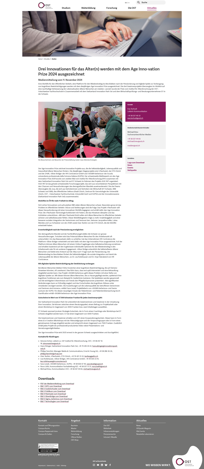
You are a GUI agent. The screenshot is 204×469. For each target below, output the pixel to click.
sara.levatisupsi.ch (95, 364)
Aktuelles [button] (152, 8)
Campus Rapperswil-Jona (48, 431)
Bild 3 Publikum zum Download (53, 391)
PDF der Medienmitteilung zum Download (57, 383)
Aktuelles (47, 59)
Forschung (75, 434)
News (130, 165)
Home (40, 59)
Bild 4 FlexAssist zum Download (53, 394)
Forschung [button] (111, 8)
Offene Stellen (76, 437)
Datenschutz (51, 466)
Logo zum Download (136, 162)
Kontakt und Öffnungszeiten (49, 425)
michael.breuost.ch (91, 369)
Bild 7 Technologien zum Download (54, 401)
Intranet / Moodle (110, 437)
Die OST (107, 425)
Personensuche (110, 434)
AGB (58, 466)
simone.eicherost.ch (51, 343)
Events (130, 167)
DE (126, 3)
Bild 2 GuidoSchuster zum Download (55, 389)
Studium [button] (66, 8)
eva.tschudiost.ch (135, 118)
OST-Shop (74, 440)
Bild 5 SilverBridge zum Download (54, 396)
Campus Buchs (44, 428)
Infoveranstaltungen (111, 431)
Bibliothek (107, 428)
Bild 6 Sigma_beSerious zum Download (56, 399)
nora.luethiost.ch (99, 366)
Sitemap (63, 466)
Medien (54, 59)
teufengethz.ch (91, 356)
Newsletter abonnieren (145, 434)
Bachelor (74, 425)
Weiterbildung (76, 431)
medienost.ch (134, 145)
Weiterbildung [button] (88, 8)
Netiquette (132, 170)
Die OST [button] (132, 8)
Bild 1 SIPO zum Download (51, 386)
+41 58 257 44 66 (134, 139)
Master (73, 428)
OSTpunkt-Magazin (143, 428)
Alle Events (140, 431)
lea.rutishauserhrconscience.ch (53, 361)
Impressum (41, 466)
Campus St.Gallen (45, 434)
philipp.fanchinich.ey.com (51, 354)
